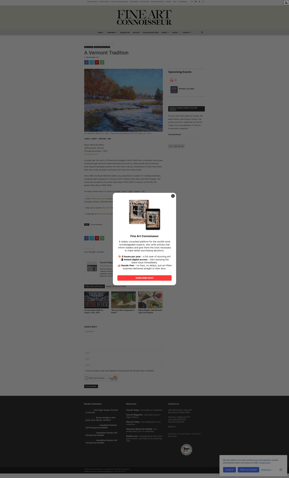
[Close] (173, 196)
